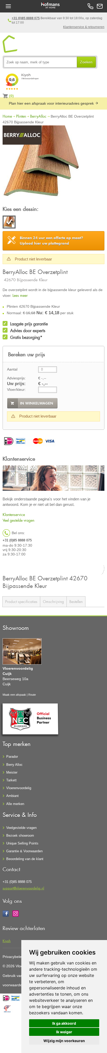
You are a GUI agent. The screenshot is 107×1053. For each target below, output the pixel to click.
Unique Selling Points (22, 843)
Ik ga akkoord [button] (64, 1023)
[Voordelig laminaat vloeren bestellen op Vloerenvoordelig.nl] (10, 44)
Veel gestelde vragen (18, 520)
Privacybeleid (13, 957)
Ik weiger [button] (64, 1032)
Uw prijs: (16, 383)
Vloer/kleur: (16, 389)
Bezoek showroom (20, 835)
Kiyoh (7, 940)
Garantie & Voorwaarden (24, 851)
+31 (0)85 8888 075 (26, 18)
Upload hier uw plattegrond (51, 240)
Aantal (12, 369)
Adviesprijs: (16, 378)
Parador (12, 757)
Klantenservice (14, 514)
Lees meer (20, 295)
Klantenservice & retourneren (83, 27)
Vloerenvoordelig (18, 788)
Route (32, 694)
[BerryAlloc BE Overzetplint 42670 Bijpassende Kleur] (42, 165)
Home (7, 116)
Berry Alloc (14, 765)
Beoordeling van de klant (24, 859)
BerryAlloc (38, 116)
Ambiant (12, 796)
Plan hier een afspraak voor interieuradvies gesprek (52, 103)
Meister (11, 772)
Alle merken (15, 804)
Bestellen (76, 601)
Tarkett (11, 780)
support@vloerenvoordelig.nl (23, 888)
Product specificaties (21, 601)
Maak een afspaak (14, 694)
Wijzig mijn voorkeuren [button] (64, 1040)
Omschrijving (53, 601)
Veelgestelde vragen (21, 828)
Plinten (21, 116)
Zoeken (86, 62)
